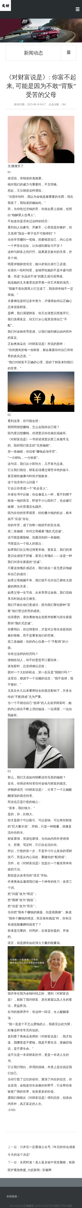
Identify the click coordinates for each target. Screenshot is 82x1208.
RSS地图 (54, 1205)
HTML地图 (65, 1205)
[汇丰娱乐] (5, 5)
